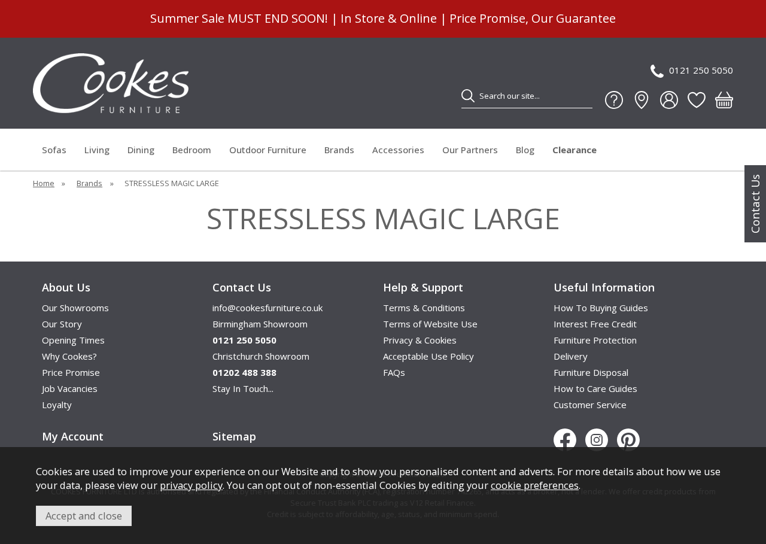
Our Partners (470, 150)
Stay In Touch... (242, 388)
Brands (339, 150)
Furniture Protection (595, 340)
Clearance (574, 150)
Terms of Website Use (430, 324)
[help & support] (614, 100)
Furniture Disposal (591, 372)
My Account (73, 436)
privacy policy (191, 485)
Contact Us (755, 203)
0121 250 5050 (701, 70)
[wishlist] (697, 100)
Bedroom (191, 150)
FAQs (394, 372)
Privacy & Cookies (420, 340)
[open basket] (724, 100)
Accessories (398, 150)
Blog (525, 150)
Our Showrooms (75, 308)
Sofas (54, 150)
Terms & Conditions (424, 308)
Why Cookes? (69, 356)
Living (97, 150)
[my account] (669, 100)
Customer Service (590, 405)
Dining (140, 150)
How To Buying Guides (601, 308)
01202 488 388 (244, 372)
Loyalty (57, 405)
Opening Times (73, 340)
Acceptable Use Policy (428, 356)
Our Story (62, 324)
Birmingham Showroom (260, 324)
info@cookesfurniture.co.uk (267, 308)
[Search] (468, 96)
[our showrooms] (642, 100)
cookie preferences (535, 485)
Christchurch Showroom (260, 356)
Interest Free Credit (595, 324)
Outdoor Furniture (267, 150)
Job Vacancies (70, 388)
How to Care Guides (595, 388)
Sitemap (234, 436)
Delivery (571, 356)
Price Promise (71, 372)
